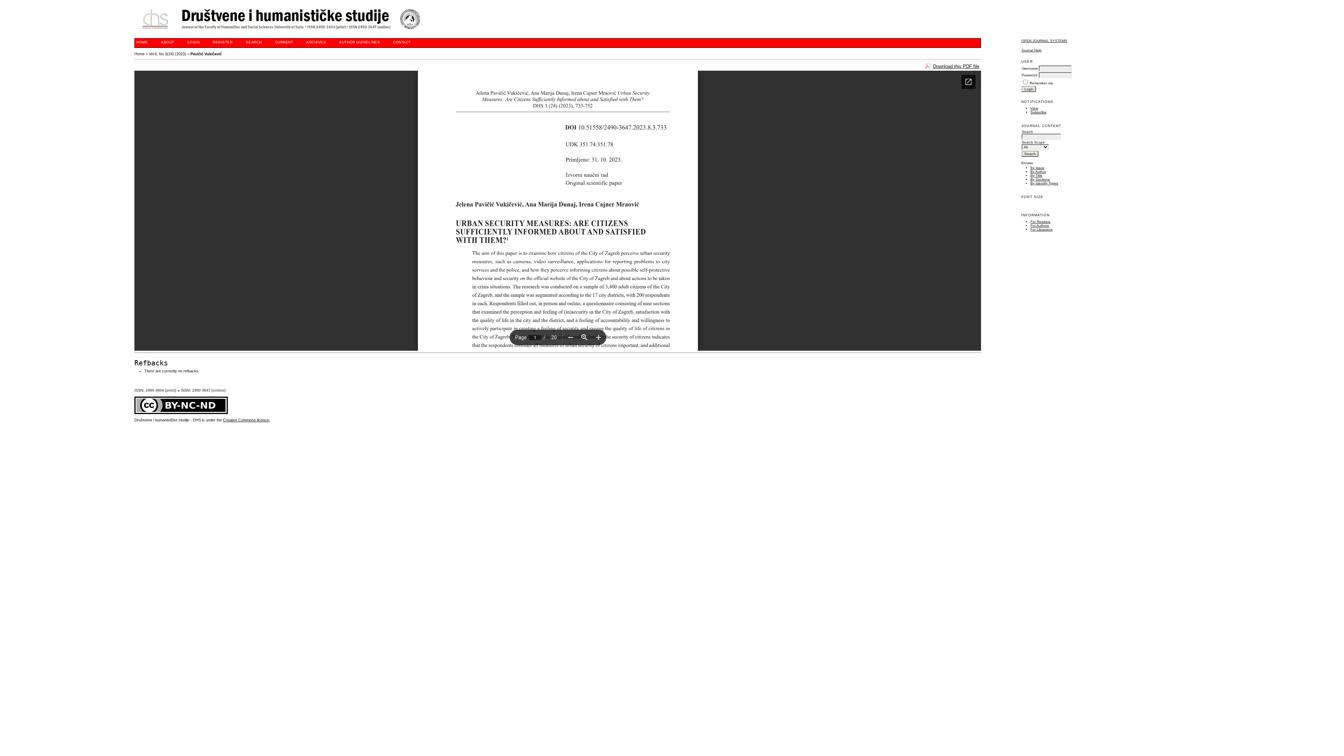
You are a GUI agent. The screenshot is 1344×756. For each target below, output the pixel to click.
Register (222, 42)
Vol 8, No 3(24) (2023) (167, 54)
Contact (402, 42)
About (167, 42)
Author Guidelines (359, 42)
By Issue (1037, 168)
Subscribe (1038, 112)
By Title (1036, 175)
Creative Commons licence (246, 420)
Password (1029, 75)
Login (194, 42)
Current (284, 42)
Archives (316, 42)
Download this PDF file (956, 66)
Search (253, 42)
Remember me (1041, 83)
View (1034, 108)
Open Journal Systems (1044, 41)
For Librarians (1041, 229)
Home (142, 42)
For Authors (1039, 225)
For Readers (1040, 222)
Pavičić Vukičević (206, 54)
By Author (1038, 172)
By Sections (1040, 179)
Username (1030, 68)
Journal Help (1031, 50)
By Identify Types (1044, 183)
